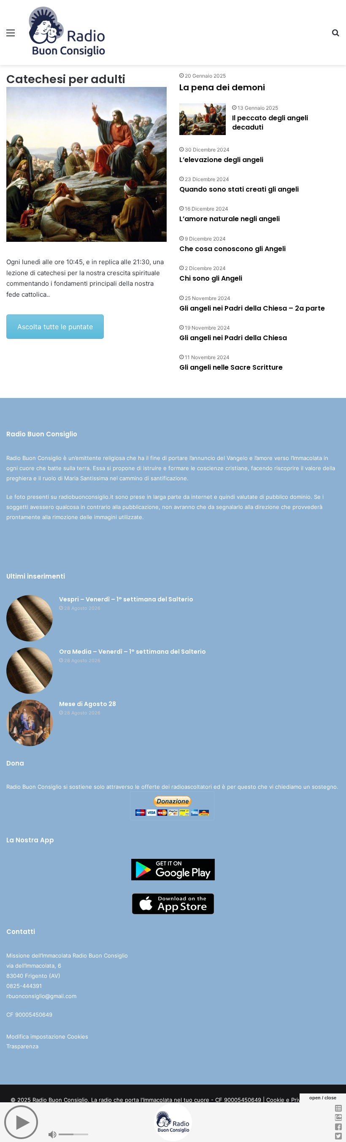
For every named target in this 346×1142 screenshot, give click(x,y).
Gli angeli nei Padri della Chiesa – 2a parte (252, 308)
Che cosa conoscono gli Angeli (232, 249)
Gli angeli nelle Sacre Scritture (231, 367)
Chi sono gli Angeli (210, 278)
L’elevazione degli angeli (221, 160)
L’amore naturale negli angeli (229, 219)
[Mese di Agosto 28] (29, 723)
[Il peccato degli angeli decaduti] (202, 119)
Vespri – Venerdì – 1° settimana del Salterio (126, 599)
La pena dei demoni (222, 87)
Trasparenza (22, 1046)
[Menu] (10, 35)
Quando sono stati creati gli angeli (239, 189)
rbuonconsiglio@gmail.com (41, 996)
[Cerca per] (335, 35)
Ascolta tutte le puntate (55, 326)
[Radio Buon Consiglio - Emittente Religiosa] (67, 32)
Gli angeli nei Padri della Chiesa (233, 338)
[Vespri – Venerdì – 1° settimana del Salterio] (29, 618)
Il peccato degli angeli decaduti (270, 122)
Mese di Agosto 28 (87, 704)
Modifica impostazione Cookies (47, 1036)
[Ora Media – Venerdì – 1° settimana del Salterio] (29, 670)
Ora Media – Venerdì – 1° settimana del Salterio (132, 651)
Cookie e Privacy (288, 1099)
